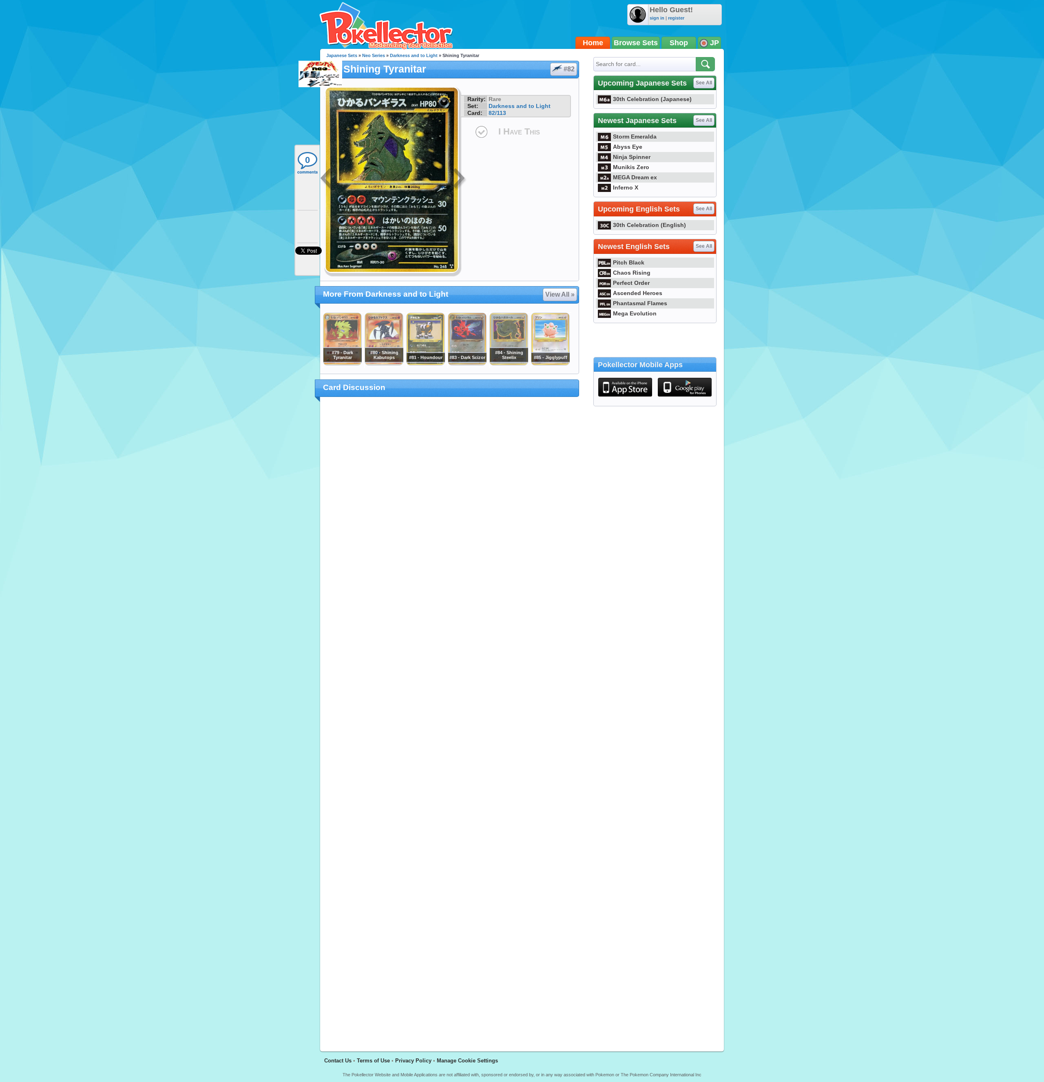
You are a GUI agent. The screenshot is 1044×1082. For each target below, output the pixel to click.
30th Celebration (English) (649, 225)
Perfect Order (631, 283)
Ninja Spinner (631, 157)
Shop (679, 43)
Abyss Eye (627, 146)
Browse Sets (636, 43)
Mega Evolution (635, 313)
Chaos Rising (631, 272)
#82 (569, 69)
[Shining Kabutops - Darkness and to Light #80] (383, 363)
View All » (560, 294)
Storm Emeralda (635, 136)
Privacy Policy (413, 1061)
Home (593, 43)
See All (704, 83)
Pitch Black (628, 262)
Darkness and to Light (414, 55)
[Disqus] (449, 719)
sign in (657, 17)
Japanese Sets (341, 55)
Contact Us (338, 1061)
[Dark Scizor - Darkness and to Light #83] (467, 363)
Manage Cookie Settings (467, 1061)
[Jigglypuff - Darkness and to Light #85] (550, 363)
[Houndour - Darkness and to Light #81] (425, 363)
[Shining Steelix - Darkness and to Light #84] (508, 363)
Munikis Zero (631, 167)
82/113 (497, 113)
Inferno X (625, 187)
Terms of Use (373, 1061)
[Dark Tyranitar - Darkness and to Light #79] (342, 363)
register (676, 17)
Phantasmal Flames (640, 303)
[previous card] (327, 179)
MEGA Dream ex (635, 177)
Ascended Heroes (637, 293)
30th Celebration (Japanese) (652, 99)
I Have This (519, 131)
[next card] (460, 179)
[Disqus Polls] (449, 509)
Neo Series (373, 55)
